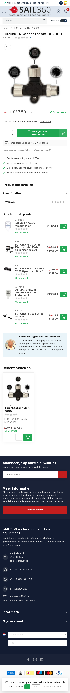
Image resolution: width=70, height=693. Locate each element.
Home (6, 28)
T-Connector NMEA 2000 (26, 28)
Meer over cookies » (51, 686)
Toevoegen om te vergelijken (17, 149)
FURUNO (7, 38)
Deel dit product (42, 149)
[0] (65, 11)
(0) (31, 37)
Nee (36, 686)
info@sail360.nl (18, 588)
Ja (27, 686)
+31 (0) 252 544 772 (21, 569)
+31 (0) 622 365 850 (21, 579)
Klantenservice (35, 509)
